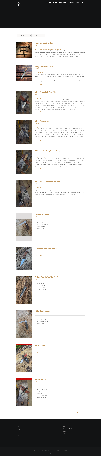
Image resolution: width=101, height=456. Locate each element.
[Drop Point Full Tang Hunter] (24, 258)
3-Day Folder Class (42, 121)
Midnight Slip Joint (42, 311)
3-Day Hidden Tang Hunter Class (47, 151)
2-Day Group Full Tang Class (46, 92)
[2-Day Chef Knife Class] (24, 73)
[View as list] (46, 35)
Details (42, 84)
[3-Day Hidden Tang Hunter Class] (24, 162)
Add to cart (37, 84)
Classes (19, 432)
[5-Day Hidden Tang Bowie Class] (24, 193)
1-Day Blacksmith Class (44, 43)
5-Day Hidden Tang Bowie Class (47, 181)
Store (19, 429)
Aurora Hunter (41, 345)
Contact (20, 442)
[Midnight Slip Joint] (24, 324)
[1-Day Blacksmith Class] (24, 50)
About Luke (20, 439)
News (19, 435)
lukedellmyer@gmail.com (68, 428)
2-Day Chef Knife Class (44, 66)
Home (19, 426)
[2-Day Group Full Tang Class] (24, 102)
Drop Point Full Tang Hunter (46, 248)
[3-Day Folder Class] (24, 132)
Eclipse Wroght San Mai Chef (46, 277)
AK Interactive (64, 450)
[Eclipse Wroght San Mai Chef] (24, 290)
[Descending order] (30, 35)
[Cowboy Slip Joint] (24, 227)
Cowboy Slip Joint (42, 214)
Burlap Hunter (40, 379)
